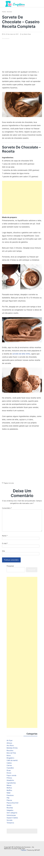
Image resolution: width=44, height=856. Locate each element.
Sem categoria (12, 813)
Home (4, 11)
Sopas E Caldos (12, 818)
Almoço (9, 743)
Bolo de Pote (11, 753)
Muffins (9, 790)
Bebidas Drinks (12, 748)
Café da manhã (12, 760)
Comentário (7, 508)
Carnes (9, 765)
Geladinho (10, 780)
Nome (5, 536)
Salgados (10, 810)
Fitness (9, 778)
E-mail (5, 543)
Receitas (10, 808)
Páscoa (9, 800)
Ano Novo (10, 745)
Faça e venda (11, 775)
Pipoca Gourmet (12, 803)
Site (3, 551)
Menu (40, 3)
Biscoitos (10, 750)
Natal (8, 793)
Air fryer (10, 740)
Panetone (10, 795)
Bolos (9, 755)
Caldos (9, 763)
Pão (8, 798)
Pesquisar (10, 566)
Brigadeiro (10, 758)
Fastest (23, 850)
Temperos (10, 823)
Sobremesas (11, 815)
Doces (9, 773)
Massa (9, 785)
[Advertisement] (19, 53)
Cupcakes (10, 768)
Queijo (9, 805)
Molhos (9, 788)
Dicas (9, 770)
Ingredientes (11, 783)
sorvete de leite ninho (21, 354)
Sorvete (9, 11)
